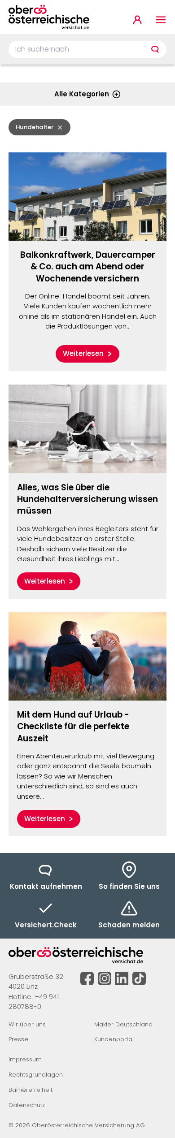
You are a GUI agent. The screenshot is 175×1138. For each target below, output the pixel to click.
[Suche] (155, 49)
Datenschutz (27, 1105)
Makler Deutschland (123, 1024)
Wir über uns (27, 1024)
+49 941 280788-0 (34, 1002)
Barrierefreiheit (30, 1090)
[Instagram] (104, 978)
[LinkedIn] (121, 978)
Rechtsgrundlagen (36, 1074)
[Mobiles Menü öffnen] (161, 20)
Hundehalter (34, 127)
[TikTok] (139, 978)
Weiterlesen (83, 353)
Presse (18, 1039)
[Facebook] (87, 978)
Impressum (25, 1059)
